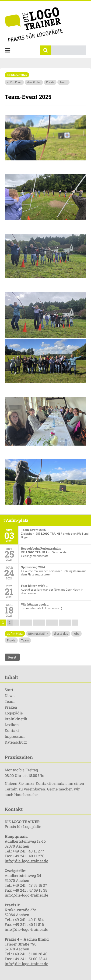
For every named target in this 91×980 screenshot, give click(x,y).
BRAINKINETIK (38, 633)
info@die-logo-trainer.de (26, 860)
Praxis (50, 82)
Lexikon (12, 724)
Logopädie (14, 712)
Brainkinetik (16, 718)
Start (9, 689)
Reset (12, 657)
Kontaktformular (51, 783)
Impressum (14, 736)
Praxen (11, 707)
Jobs (76, 633)
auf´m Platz (14, 82)
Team (63, 82)
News (9, 695)
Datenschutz (16, 742)
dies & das (34, 82)
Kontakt (12, 730)
